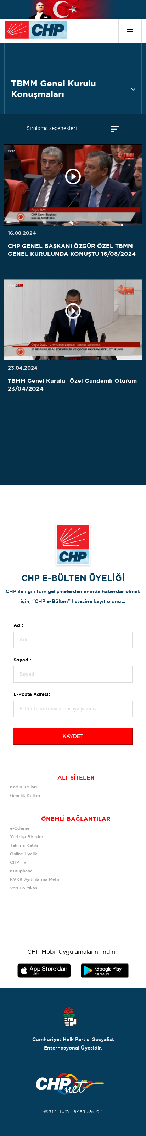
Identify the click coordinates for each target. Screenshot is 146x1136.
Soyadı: (22, 660)
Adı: (18, 626)
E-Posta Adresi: (31, 695)
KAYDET (73, 736)
